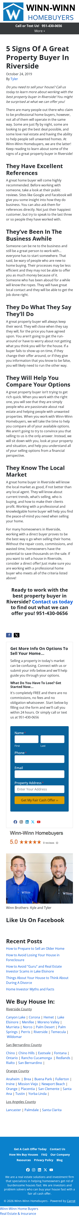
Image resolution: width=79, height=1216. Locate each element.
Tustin (20, 1093)
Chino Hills (26, 1053)
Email (19, 768)
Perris (25, 1032)
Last (43, 746)
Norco (27, 1027)
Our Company (60, 1154)
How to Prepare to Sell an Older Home (35, 948)
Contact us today (52, 601)
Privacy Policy (43, 1160)
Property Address (29, 783)
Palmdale (32, 1110)
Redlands (63, 1058)
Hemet (49, 1017)
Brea (27, 1079)
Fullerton (62, 1079)
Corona (34, 1017)
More (38, 31)
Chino (10, 1053)
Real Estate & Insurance (18, 1213)
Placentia (28, 1089)
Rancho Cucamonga (36, 1058)
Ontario (12, 1058)
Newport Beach (53, 1084)
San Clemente (48, 1089)
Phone (21, 753)
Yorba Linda (37, 1093)
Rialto (10, 1063)
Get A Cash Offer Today (30, 1149)
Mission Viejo (28, 1084)
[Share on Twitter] (16, 635)
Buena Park (43, 1079)
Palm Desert (45, 1027)
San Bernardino (30, 1063)
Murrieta (12, 1027)
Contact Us (57, 1149)
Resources (24, 1160)
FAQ (44, 1154)
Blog (60, 1160)
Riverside (41, 1032)
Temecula (58, 1032)
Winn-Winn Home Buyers (19, 1208)
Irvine (10, 1084)
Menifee (28, 1022)
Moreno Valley (48, 1022)
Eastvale (44, 1053)
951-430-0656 (52, 26)
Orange (11, 1089)
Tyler (14, 79)
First (17, 746)
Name (20, 733)
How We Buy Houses (23, 1154)
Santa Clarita (52, 1110)
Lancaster (13, 1110)
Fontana (60, 1053)
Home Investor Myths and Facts (30, 989)
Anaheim (13, 1079)
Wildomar (14, 1037)
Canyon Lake (15, 1017)
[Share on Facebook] (9, 635)
